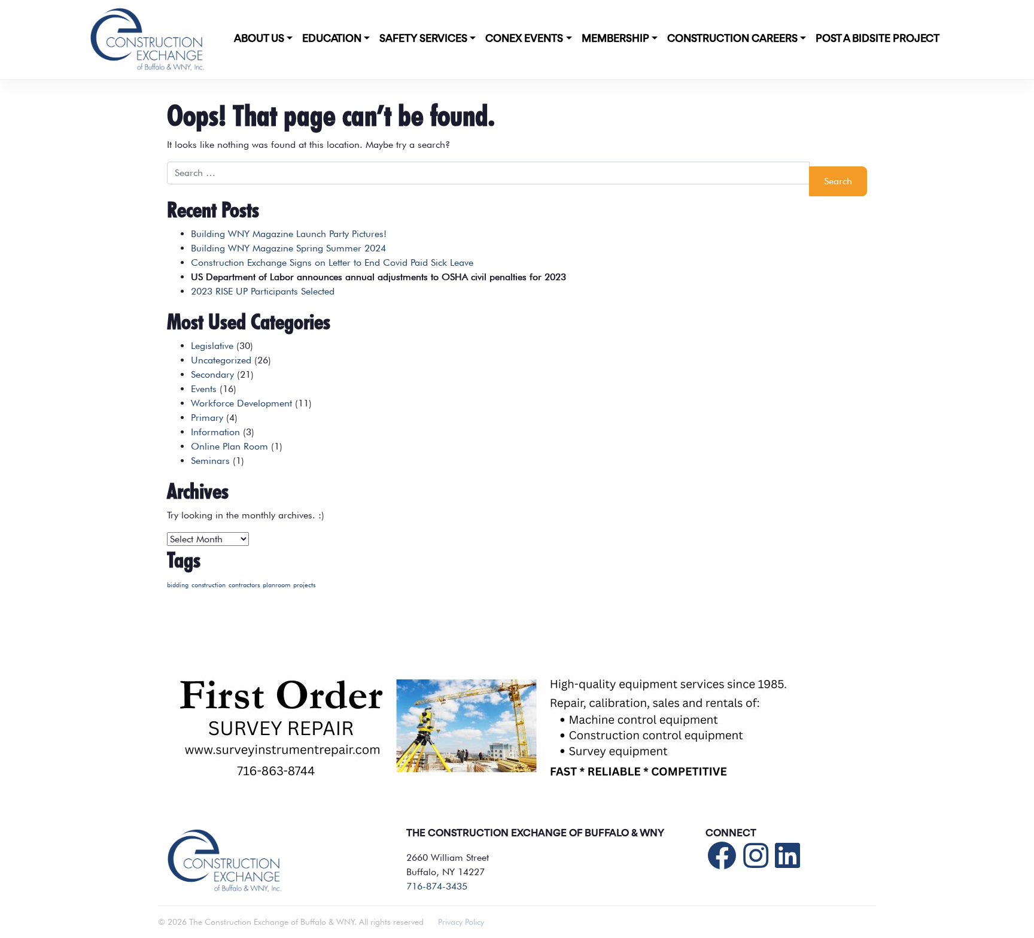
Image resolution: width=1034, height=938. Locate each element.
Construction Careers (732, 39)
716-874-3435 (436, 886)
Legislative (212, 345)
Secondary (212, 374)
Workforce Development (241, 403)
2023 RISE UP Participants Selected (262, 291)
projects (304, 585)
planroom (276, 585)
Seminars (210, 460)
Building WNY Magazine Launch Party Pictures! (289, 233)
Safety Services (423, 39)
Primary (207, 417)
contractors (244, 585)
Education (331, 39)
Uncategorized (221, 360)
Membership (615, 39)
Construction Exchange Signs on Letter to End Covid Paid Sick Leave (332, 262)
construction (208, 585)
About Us (259, 39)
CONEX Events (524, 39)
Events (204, 388)
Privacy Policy (461, 922)
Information (215, 432)
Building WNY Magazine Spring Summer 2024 (288, 248)
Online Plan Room (229, 446)
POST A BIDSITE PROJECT (877, 39)
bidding (177, 585)
